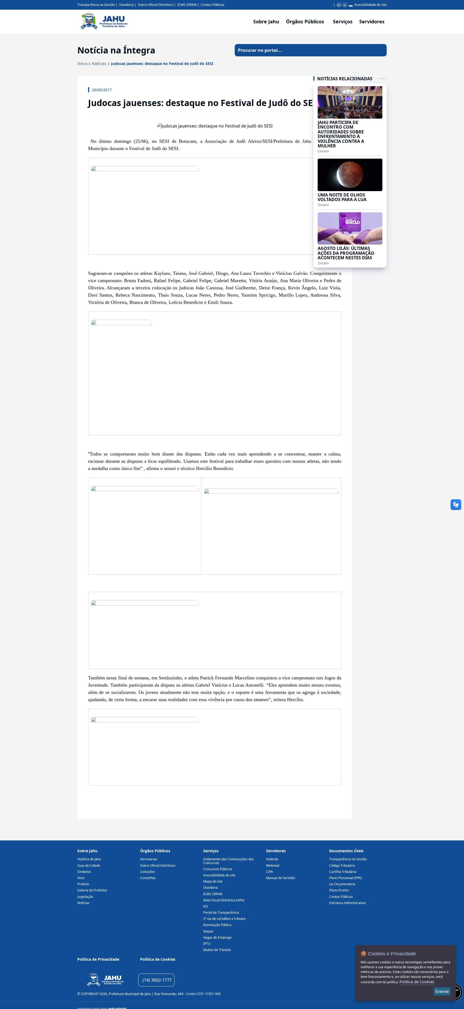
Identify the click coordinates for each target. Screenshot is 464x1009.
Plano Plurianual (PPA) (345, 878)
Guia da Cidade (88, 865)
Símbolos (84, 871)
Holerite (272, 859)
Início (82, 63)
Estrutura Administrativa (347, 903)
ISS (205, 906)
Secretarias (148, 859)
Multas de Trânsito (217, 950)
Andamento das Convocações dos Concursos (228, 861)
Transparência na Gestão (96, 4)
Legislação (85, 896)
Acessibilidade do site (370, 4)
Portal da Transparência (221, 912)
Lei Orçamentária (342, 884)
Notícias (99, 63)
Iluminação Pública (217, 925)
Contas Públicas (212, 4)
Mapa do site (213, 881)
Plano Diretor (339, 890)
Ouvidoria (126, 4)
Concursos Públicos (217, 869)
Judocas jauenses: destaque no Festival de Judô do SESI (162, 63)
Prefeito (83, 884)
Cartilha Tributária (342, 871)
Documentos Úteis (346, 850)
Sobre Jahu (266, 21)
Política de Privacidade (98, 959)
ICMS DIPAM (187, 4)
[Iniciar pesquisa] (380, 50)
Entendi (442, 991)
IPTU (207, 943)
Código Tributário (342, 865)
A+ (339, 5)
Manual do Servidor (280, 878)
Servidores (276, 850)
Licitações (147, 871)
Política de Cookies (157, 959)
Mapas (208, 931)
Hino (80, 878)
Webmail (272, 865)
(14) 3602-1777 (157, 980)
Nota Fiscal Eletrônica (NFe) (223, 900)
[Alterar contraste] (351, 6)
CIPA (269, 871)
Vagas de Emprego (217, 937)
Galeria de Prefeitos (92, 890)
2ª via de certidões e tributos (224, 918)
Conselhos (148, 878)
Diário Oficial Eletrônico (155, 4)
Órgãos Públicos (155, 850)
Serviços (343, 21)
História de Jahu (89, 859)
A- (345, 5)
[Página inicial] (105, 980)
